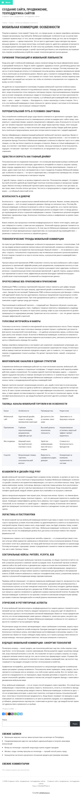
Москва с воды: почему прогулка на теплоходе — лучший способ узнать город (36, 751)
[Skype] (18, 714)
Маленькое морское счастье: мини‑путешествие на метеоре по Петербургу (34, 737)
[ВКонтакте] (3, 714)
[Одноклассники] (6, 714)
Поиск (4, 719)
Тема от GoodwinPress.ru (41, 786)
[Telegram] (21, 714)
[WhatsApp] (15, 714)
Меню (8, 2)
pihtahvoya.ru (44, 792)
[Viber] (12, 714)
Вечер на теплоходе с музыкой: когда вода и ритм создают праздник (32, 747)
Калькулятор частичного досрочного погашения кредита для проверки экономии (37, 755)
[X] (9, 714)
